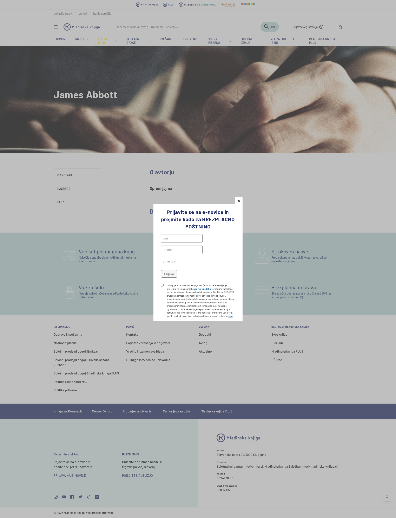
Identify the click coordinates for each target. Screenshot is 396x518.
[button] (239, 200)
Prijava (169, 274)
